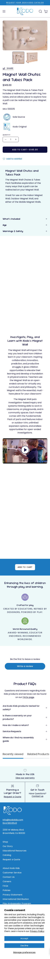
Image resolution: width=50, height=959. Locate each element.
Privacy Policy (37, 931)
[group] (25, 2)
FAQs (5, 885)
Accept (24, 938)
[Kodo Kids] (25, 11)
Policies (6, 890)
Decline (24, 945)
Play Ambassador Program (17, 903)
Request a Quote (12, 796)
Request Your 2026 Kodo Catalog (25, 2)
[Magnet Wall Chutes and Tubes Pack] (18, 58)
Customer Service (12, 872)
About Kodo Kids (11, 868)
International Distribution (16, 899)
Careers (7, 881)
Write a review (25, 666)
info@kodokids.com (13, 819)
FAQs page (28, 697)
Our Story (8, 846)
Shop (5, 841)
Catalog (7, 855)
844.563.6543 (10, 823)
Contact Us (9, 877)
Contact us (37, 796)
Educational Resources (14, 850)
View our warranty (25, 777)
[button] (40, 11)
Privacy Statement (12, 894)
